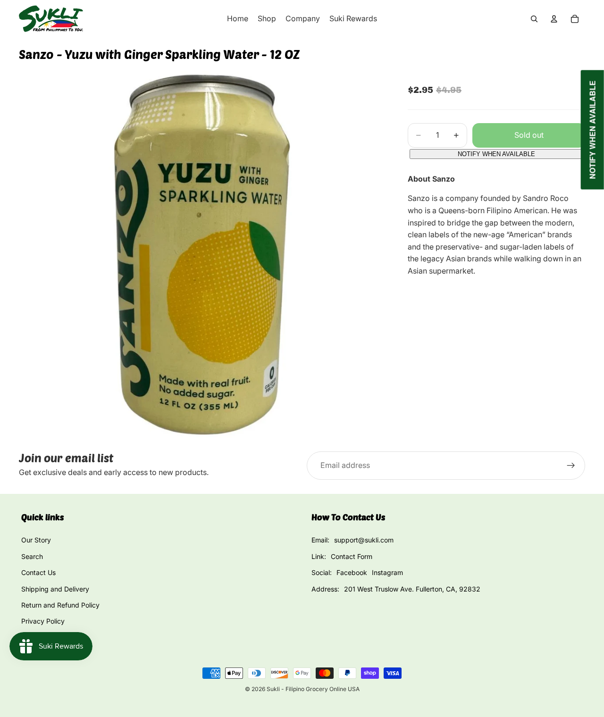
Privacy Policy (43, 621)
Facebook (351, 572)
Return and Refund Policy (60, 605)
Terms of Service (47, 638)
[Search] (534, 18)
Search (32, 556)
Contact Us (38, 572)
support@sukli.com (364, 540)
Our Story (36, 540)
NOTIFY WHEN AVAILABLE (496, 154)
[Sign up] (571, 465)
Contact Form (351, 556)
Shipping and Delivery (55, 589)
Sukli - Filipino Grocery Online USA (313, 688)
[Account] (554, 18)
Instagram (387, 572)
